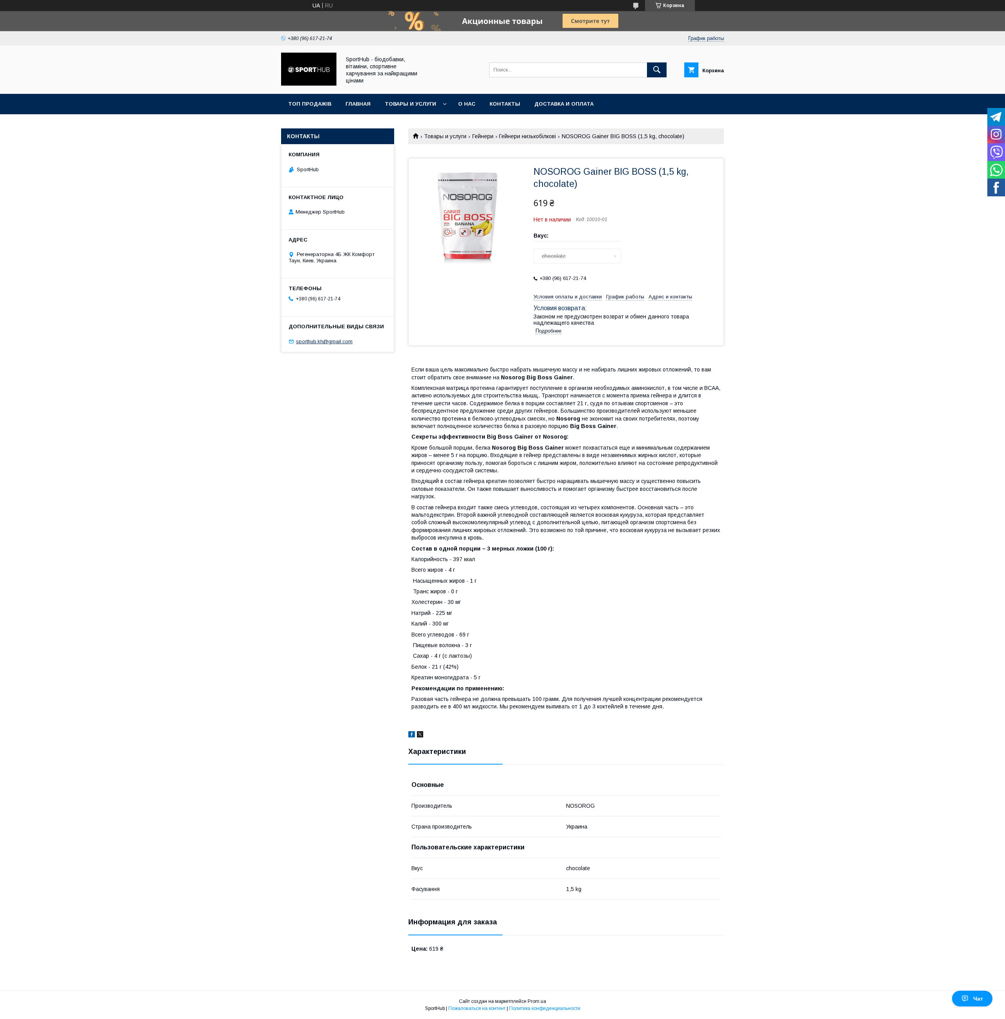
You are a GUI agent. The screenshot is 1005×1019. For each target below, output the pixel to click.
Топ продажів (309, 104)
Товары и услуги (410, 104)
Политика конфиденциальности (544, 1008)
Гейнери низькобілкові (527, 136)
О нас (466, 104)
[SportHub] (308, 83)
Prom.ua (537, 1001)
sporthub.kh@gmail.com (324, 341)
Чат (978, 998)
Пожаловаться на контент (477, 1008)
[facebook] (411, 735)
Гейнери (482, 136)
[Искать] (657, 69)
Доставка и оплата (564, 104)
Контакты (505, 104)
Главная (358, 104)
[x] (420, 735)
